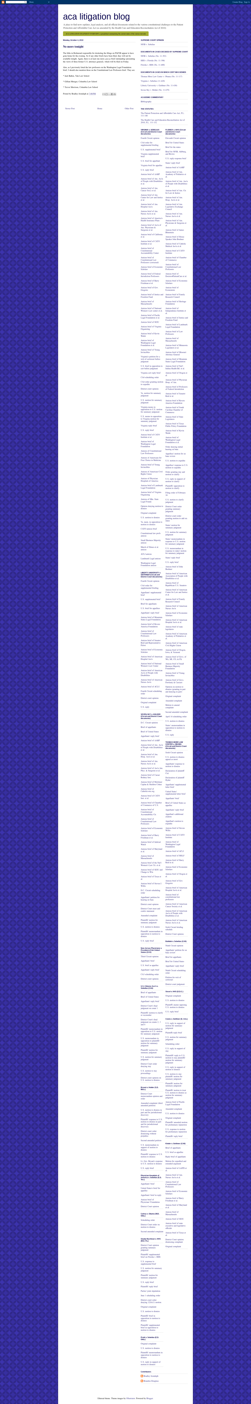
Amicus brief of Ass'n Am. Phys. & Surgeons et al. (152, 769)
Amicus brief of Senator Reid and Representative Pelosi (151, 643)
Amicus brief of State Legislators (174, 418)
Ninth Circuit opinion (174, 945)
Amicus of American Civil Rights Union (152, 472)
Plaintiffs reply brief (173, 1032)
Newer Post (70, 108)
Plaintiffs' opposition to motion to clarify (174, 487)
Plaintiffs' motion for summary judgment (149, 921)
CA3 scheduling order (150, 974)
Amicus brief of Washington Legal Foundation (148, 444)
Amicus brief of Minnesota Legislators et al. (176, 346)
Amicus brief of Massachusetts (147, 302)
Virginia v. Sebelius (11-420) (153, 80)
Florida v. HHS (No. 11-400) (153, 64)
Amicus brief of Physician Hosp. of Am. (176, 381)
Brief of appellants (148, 727)
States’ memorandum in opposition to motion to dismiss (175, 728)
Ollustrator (130, 1398)
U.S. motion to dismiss (150, 517)
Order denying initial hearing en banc (174, 448)
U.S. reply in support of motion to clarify (175, 480)
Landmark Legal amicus (151, 558)
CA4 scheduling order (150, 377)
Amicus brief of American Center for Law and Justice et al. (176, 592)
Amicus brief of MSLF (174, 855)
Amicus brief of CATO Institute (174, 251)
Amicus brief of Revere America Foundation (150, 625)
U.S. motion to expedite (175, 460)
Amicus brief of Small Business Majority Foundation (174, 666)
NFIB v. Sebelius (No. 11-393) (153, 56)
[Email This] (103, 94)
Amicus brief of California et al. (152, 235)
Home (99, 108)
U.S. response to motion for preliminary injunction (176, 1130)
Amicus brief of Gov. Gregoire (149, 288)
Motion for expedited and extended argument (175, 1162)
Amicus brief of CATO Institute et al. (150, 242)
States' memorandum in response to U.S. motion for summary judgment (175, 541)
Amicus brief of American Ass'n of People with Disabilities (151, 673)
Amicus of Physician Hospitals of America (149, 479)
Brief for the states (173, 147)
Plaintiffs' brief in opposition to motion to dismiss (150, 1318)
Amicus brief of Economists (172, 288)
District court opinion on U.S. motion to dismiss (151, 1079)
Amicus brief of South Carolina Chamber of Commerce (174, 410)
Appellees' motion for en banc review (175, 454)
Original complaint (148, 513)
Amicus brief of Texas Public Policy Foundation (175, 424)
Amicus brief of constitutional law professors (172, 897)
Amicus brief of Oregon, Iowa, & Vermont (175, 651)
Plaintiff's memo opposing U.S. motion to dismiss (176, 1006)
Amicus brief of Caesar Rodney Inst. (150, 776)
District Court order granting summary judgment (173, 509)
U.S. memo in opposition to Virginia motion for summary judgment (151, 419)
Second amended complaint (152, 1231)
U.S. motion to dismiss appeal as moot (174, 758)
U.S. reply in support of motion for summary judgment (175, 1025)
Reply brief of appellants (175, 1156)
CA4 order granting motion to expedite (152, 383)
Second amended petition (151, 1140)
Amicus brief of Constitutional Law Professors (148, 633)
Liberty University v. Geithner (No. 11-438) (159, 85)
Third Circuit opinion (149, 956)
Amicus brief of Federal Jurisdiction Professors (151, 275)
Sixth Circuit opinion (174, 752)
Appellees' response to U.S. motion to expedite (176, 466)
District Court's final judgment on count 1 (149, 1007)
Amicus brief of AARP (150, 174)
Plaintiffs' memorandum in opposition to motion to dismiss (152, 934)
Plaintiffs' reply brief (149, 1286)
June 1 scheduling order (150, 1295)
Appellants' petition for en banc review (176, 951)
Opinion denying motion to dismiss (152, 507)
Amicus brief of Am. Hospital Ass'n (149, 205)
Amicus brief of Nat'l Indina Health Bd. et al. (175, 367)
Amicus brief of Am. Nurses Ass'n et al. (149, 212)
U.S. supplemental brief (150, 149)
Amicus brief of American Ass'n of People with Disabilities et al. (176, 913)
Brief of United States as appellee (175, 804)
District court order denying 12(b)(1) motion (151, 1301)
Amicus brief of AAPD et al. (176, 1169)
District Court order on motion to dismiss (150, 1225)
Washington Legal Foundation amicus (148, 564)
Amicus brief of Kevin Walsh (150, 334)
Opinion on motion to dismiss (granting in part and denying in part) (175, 689)
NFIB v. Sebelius (148, 44)
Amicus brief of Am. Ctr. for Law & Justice (175, 191)
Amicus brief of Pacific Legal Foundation (175, 1103)
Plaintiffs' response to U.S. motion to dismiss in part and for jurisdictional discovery (152, 1123)
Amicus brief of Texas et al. (151, 877)
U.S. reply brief (147, 169)
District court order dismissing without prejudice (149, 1133)
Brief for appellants (149, 603)
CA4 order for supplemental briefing (149, 143)
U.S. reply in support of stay (175, 1049)
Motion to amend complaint (172, 706)
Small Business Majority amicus (151, 541)
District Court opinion (150, 1206)
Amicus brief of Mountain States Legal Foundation (151, 618)
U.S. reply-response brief (175, 158)
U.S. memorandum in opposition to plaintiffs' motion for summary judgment (150, 1042)
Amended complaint (149, 915)
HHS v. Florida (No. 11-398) (153, 60)
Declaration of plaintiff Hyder (174, 778)
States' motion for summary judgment (173, 526)
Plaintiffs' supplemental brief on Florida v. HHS (151, 1255)
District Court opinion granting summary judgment (150, 1247)
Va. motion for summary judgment (151, 394)
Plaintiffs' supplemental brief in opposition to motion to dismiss (150, 1327)
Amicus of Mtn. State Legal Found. (149, 500)
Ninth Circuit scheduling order (175, 971)
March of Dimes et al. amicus (150, 548)
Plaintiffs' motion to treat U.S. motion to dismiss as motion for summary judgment (176, 1094)
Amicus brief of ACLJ (174, 851)
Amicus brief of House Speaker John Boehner (174, 238)
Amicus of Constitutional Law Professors (151, 452)
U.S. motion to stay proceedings (149, 1072)
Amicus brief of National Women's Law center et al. (152, 309)
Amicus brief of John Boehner (174, 567)
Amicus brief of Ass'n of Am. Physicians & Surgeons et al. (151, 227)
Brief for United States (174, 142)
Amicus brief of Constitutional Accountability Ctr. (148, 812)
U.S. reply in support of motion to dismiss (151, 1363)
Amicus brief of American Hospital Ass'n (151, 657)
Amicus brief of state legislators (174, 627)
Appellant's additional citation (174, 815)
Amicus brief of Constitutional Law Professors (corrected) (150, 260)
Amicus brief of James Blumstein (174, 231)
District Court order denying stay (149, 1065)
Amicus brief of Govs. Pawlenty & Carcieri (174, 681)
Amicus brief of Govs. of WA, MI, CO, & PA (175, 658)
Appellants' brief (147, 960)
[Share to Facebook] (112, 94)
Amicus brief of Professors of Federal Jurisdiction (176, 388)
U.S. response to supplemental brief (148, 1262)
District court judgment (175, 984)
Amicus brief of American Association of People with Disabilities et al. (176, 576)
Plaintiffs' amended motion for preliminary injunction (176, 1123)
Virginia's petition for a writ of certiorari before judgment (150, 359)
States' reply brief (172, 162)
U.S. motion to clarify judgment (174, 500)
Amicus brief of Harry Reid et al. (174, 861)
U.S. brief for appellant (150, 160)
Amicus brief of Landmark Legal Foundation (152, 486)
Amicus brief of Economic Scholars (152, 268)
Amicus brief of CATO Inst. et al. (150, 796)
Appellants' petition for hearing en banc (150, 898)
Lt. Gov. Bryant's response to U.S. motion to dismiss (152, 1162)
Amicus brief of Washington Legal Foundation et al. (148, 343)
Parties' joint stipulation (150, 1291)
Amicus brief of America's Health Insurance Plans (152, 219)
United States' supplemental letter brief (175, 792)
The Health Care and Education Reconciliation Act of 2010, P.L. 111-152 (163, 121)
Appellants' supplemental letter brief (175, 785)
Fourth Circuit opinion (150, 138)
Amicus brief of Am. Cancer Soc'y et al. (149, 189)
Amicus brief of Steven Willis (175, 829)
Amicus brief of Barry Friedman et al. (150, 281)
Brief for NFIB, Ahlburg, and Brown (175, 152)
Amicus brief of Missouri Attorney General (175, 353)
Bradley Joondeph (151, 1376)
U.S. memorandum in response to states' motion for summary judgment (175, 551)
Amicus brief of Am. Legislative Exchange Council (174, 206)
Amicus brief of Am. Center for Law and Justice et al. (152, 197)
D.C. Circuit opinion (149, 722)
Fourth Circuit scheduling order (151, 692)
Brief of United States (150, 731)
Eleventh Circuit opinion (175, 138)
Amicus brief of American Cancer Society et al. (176, 905)
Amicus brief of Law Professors (174, 332)
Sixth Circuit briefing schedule (174, 928)
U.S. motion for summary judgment (151, 401)
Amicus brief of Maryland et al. (151, 850)
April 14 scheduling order (176, 716)
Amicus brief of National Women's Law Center (151, 664)
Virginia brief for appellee (151, 165)
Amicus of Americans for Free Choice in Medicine (151, 458)
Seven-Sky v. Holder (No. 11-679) (155, 89)
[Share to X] (109, 94)
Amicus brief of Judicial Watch (151, 843)
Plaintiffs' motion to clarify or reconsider (152, 1014)
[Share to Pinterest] (114, 94)
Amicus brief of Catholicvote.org (147, 790)
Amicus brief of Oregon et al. (176, 374)
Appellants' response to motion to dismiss (174, 765)
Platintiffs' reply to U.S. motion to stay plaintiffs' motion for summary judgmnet (175, 1059)
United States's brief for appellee (150, 1189)
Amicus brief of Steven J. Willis (151, 884)
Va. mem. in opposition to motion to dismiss (151, 523)
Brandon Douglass (151, 1381)
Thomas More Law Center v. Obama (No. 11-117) (161, 76)
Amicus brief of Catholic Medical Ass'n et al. (175, 244)
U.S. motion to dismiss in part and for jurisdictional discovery (151, 1112)
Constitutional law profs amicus (151, 534)
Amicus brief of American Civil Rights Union (176, 644)
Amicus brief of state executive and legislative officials (175, 1225)
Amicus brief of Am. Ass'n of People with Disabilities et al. (152, 181)
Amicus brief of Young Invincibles (150, 351)
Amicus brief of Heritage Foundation (175, 302)
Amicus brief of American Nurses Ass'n (151, 681)
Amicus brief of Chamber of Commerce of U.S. (151, 803)
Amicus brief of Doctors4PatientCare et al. (176, 275)
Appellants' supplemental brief (151, 593)
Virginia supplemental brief (150, 155)
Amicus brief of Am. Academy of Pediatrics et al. (175, 174)
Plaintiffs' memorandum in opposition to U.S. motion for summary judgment (152, 1031)
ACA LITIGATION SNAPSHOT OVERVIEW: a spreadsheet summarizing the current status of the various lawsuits (106, 33)
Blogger (149, 1398)
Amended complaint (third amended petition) (152, 1104)
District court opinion (149, 388)
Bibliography (146, 101)
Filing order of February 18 (175, 493)
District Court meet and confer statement (150, 909)
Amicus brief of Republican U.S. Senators (176, 584)
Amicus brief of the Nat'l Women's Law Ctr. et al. (151, 864)
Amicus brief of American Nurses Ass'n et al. (176, 921)
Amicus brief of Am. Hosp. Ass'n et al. (149, 755)
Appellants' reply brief (150, 612)
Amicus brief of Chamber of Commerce (176, 258)
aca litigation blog (96, 16)
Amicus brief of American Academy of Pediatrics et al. (176, 636)
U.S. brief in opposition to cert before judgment (152, 367)
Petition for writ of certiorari (173, 978)
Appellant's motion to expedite (174, 822)
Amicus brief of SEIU (150, 322)
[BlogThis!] (106, 94)
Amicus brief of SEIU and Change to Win (152, 870)
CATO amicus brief (149, 528)
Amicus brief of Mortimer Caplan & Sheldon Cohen (151, 783)
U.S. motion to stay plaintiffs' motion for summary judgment (173, 1076)
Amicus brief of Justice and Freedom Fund (152, 295)
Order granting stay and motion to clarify (175, 473)
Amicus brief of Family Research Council (175, 295)
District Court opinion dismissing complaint (174, 1240)
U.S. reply (145, 706)
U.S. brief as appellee (149, 965)
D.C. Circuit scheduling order (150, 891)
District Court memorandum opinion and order (151, 1096)
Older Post (129, 108)
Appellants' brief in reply (151, 1195)
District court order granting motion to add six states (176, 518)
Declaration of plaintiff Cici (174, 772)
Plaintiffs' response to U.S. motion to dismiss (152, 1155)
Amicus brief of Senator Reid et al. (175, 394)
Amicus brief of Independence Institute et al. (175, 311)
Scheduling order (148, 1220)
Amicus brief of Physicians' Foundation (150, 1200)
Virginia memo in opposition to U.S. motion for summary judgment (151, 409)
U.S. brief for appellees (150, 608)
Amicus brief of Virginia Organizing (151, 327)
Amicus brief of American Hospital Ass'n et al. (176, 621)
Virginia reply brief (149, 425)
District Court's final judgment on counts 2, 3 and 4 (151, 1022)
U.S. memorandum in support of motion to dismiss (150, 1147)
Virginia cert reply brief (151, 372)
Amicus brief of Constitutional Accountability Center (150, 250)
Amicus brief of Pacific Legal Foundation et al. (150, 316)
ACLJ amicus (146, 554)
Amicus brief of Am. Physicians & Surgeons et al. (175, 223)
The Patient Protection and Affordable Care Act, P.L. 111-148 (162, 114)
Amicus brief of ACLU (150, 686)
